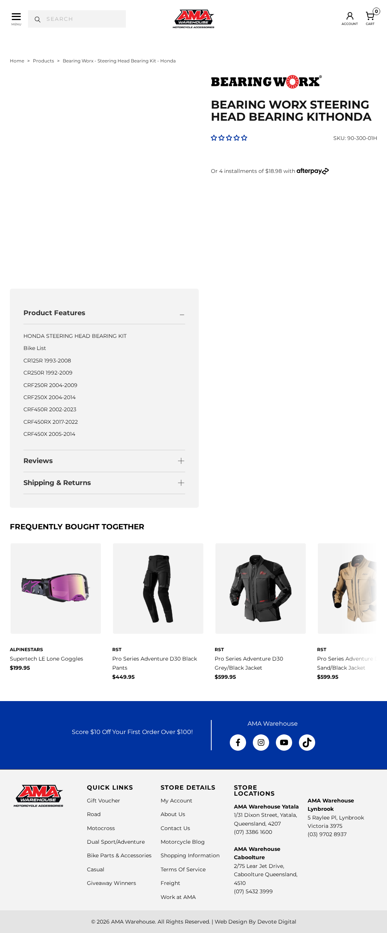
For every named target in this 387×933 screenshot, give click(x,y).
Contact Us (175, 828)
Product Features (54, 313)
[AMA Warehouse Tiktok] (307, 742)
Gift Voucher (103, 800)
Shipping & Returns (57, 483)
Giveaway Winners (111, 883)
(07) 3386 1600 (253, 832)
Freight (170, 883)
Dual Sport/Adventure (116, 841)
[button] (229, 138)
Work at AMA (178, 897)
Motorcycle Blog (183, 841)
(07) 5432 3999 (253, 891)
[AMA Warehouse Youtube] (284, 742)
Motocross (101, 828)
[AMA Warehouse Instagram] (260, 742)
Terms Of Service (183, 869)
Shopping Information (190, 855)
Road (94, 814)
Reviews (38, 461)
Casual (95, 869)
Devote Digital (276, 921)
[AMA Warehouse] (193, 19)
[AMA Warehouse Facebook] (238, 742)
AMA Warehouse (133, 921)
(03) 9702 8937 (327, 834)
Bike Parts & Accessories (119, 855)
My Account (176, 800)
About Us (173, 814)
